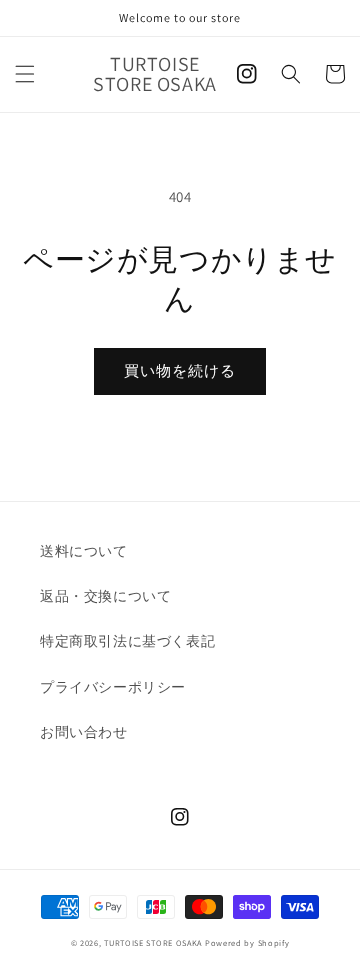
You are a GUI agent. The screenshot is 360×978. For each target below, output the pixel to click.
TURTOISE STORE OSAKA (153, 942)
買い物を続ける (180, 370)
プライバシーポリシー (113, 687)
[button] (25, 74)
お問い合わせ (84, 732)
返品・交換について (105, 596)
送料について (84, 551)
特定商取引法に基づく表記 (127, 641)
